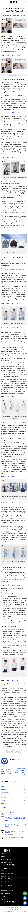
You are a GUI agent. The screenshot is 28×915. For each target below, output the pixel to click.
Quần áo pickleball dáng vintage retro (15, 837)
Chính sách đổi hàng (6, 879)
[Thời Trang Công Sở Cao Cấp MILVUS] (14, 2)
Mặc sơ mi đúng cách (6, 893)
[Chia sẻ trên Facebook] (10, 751)
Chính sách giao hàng (7, 873)
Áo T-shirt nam (5, 899)
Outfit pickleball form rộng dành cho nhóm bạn (14, 831)
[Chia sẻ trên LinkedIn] (20, 751)
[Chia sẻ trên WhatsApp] (7, 751)
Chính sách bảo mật (6, 876)
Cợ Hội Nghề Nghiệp (6, 862)
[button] (2, 2)
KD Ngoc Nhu (21, 15)
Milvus (12, 734)
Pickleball (3, 896)
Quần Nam (4, 789)
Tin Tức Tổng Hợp (6, 859)
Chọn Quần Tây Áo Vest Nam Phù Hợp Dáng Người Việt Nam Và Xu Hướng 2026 (15, 819)
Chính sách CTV (5, 881)
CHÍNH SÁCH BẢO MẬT (11, 812)
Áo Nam (3, 786)
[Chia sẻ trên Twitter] (12, 751)
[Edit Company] (25, 893)
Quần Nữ (3, 800)
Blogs (14, 6)
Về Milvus (3, 853)
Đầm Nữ (3, 803)
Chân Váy (3, 797)
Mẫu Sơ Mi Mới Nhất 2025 (14, 55)
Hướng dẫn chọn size (7, 890)
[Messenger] (25, 898)
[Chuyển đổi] (26, 786)
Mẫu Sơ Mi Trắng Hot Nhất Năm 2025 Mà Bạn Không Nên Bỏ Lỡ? (7, 771)
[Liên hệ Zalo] (25, 903)
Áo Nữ (3, 795)
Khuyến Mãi (4, 856)
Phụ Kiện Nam (5, 792)
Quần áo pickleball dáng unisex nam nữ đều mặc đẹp (15, 825)
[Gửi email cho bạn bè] (15, 751)
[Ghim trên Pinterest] (18, 751)
